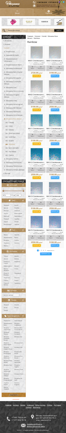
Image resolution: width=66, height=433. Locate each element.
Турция (6, 310)
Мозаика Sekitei (12, 159)
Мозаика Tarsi (8, 365)
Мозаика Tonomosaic (14, 166)
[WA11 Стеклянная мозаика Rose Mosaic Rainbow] (37, 120)
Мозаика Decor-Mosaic (7, 343)
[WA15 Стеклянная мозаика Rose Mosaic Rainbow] (37, 222)
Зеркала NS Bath (12, 55)
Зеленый (17, 210)
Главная (30, 36)
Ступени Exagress (16, 383)
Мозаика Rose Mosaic (14, 119)
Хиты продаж (40, 405)
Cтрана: (39, 62)
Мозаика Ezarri (18, 343)
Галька (6, 256)
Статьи (49, 405)
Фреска (6, 246)
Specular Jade (14, 148)
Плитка (16, 240)
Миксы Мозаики (6, 269)
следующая (49, 250)
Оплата (28, 407)
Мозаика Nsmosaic (6, 357)
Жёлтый (6, 210)
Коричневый (18, 213)
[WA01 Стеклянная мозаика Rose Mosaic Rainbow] (37, 52)
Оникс (16, 269)
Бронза (6, 208)
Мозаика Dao (11, 87)
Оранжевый (18, 216)
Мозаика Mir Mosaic (14, 108)
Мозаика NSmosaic (13, 111)
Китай (6, 48)
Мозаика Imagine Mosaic (11, 96)
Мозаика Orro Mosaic (14, 115)
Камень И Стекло (6, 262)
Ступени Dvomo (6, 383)
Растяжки (12, 151)
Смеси (11, 155)
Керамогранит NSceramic (10, 60)
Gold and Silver (14, 133)
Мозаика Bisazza (6, 333)
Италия (7, 44)
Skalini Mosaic (18, 320)
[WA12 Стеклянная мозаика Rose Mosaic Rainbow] (37, 154)
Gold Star (12, 137)
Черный (16, 224)
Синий (16, 221)
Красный (6, 216)
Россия (7, 173)
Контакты (36, 407)
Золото (6, 213)
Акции (22, 405)
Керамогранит (8, 237)
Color (11, 126)
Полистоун (7, 277)
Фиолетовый (7, 224)
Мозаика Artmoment (7, 328)
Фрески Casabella (6, 388)
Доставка (57, 405)
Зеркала (16, 235)
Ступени (16, 243)
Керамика (17, 261)
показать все (46, 254)
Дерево (16, 256)
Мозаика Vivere (18, 374)
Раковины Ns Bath (18, 379)
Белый (16, 205)
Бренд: (31, 64)
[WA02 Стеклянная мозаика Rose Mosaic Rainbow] (37, 86)
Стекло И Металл (6, 284)
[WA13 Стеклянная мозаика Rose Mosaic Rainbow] (37, 188)
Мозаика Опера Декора (15, 170)
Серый (6, 221)
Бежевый (6, 205)
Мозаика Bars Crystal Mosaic (13, 73)
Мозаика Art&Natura (17, 324)
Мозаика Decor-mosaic (15, 91)
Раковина (6, 243)
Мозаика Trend (18, 369)
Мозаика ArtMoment (14, 68)
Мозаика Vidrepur (6, 374)
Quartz (11, 141)
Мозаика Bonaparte (13, 78)
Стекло (16, 280)
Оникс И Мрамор (6, 274)
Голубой (16, 208)
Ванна (5, 235)
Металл (16, 266)
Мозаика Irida (11, 101)
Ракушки (17, 277)
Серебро (16, 219)
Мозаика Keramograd (14, 104)
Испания (8, 41)
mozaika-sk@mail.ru (34, 424)
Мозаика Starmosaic (14, 162)
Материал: (31, 62)
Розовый (6, 219)
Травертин (17, 283)
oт (3, 195)
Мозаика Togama (17, 366)
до (14, 195)
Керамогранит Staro (14, 65)
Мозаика (6, 240)
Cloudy (11, 122)
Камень (16, 259)
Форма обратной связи (36, 426)
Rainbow (12, 144)
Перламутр (17, 273)
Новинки (30, 405)
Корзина (49, 13)
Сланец (6, 280)
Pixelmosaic (10, 51)
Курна (16, 237)
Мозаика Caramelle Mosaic (12, 82)
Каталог (37, 36)
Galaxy (11, 130)
